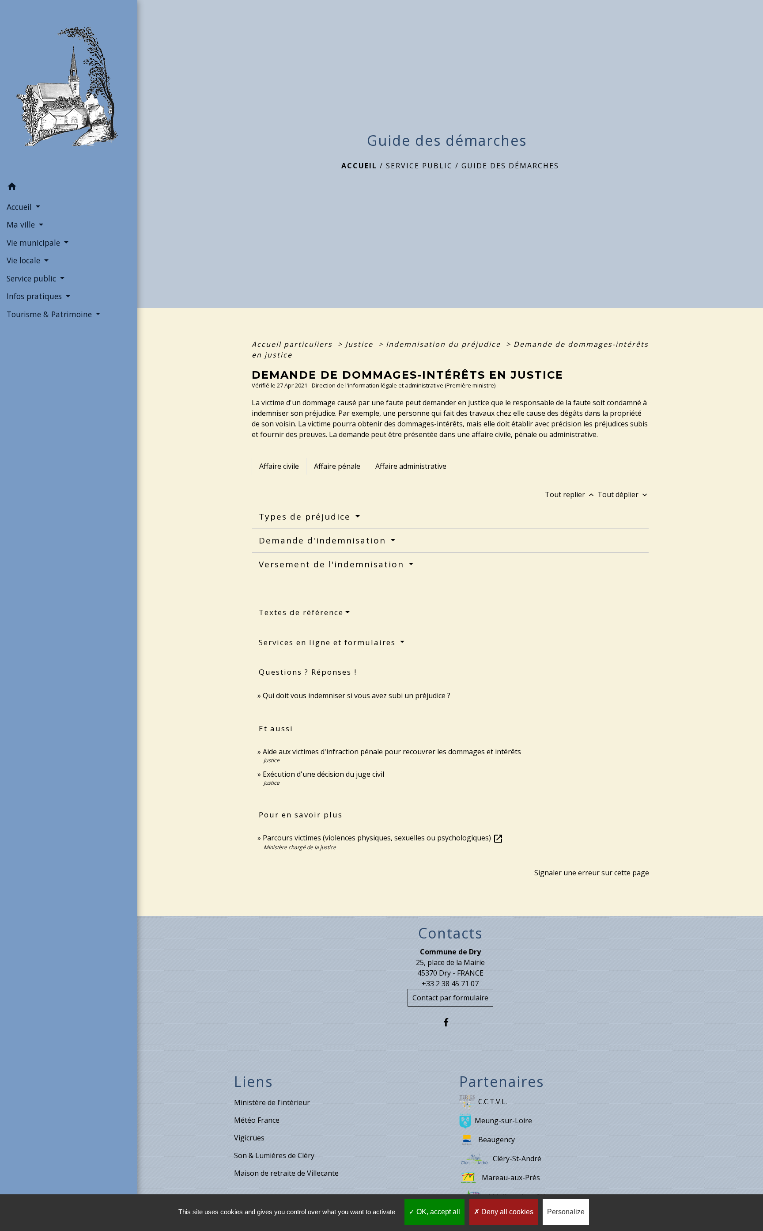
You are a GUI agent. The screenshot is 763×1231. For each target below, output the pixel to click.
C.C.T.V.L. (492, 1101)
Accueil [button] (20, 206)
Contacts (450, 933)
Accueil (359, 166)
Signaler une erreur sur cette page (591, 873)
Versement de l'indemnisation (333, 564)
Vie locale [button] (24, 260)
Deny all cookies (506, 1212)
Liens (253, 1081)
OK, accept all (437, 1212)
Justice (360, 344)
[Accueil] (69, 89)
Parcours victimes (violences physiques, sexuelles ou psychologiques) (383, 838)
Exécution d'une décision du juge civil (324, 774)
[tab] (279, 466)
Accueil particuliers (293, 344)
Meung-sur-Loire (503, 1120)
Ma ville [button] (22, 224)
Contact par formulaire (450, 998)
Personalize (566, 1212)
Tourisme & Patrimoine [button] (50, 314)
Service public (419, 166)
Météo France (257, 1120)
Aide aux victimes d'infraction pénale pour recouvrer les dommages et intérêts (392, 751)
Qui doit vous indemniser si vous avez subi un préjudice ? (356, 695)
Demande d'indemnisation (324, 540)
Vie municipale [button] (34, 242)
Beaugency (496, 1139)
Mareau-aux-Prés (511, 1177)
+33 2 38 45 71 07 (450, 983)
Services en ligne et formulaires (328, 642)
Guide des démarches (510, 166)
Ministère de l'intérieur (272, 1102)
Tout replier (570, 494)
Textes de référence (301, 612)
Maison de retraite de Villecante (286, 1173)
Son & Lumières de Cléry (274, 1155)
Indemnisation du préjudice (444, 344)
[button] (69, 188)
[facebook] (450, 1022)
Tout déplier (623, 494)
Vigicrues (249, 1138)
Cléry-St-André (517, 1158)
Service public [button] (32, 278)
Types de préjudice (306, 516)
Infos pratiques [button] (35, 296)
